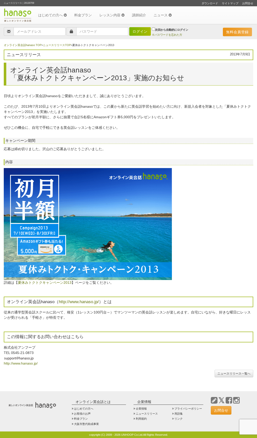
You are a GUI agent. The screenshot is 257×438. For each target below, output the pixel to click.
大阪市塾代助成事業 (86, 423)
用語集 (178, 413)
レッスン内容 (110, 15)
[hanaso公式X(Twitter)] (221, 400)
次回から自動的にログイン (171, 29)
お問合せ (247, 3)
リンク (178, 418)
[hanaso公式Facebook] (229, 400)
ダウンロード (210, 3)
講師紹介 (139, 15)
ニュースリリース (147, 413)
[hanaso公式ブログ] (214, 400)
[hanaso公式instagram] (236, 400)
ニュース (161, 15)
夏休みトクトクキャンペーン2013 (45, 283)
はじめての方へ (51, 15)
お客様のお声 (82, 413)
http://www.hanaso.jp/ (79, 301)
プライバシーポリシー (188, 408)
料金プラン (83, 15)
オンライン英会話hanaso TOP (22, 45)
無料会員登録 (237, 32)
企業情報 (141, 408)
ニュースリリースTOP (57, 45)
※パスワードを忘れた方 (167, 34)
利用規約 (141, 418)
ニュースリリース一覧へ (233, 373)
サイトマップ (230, 3)
